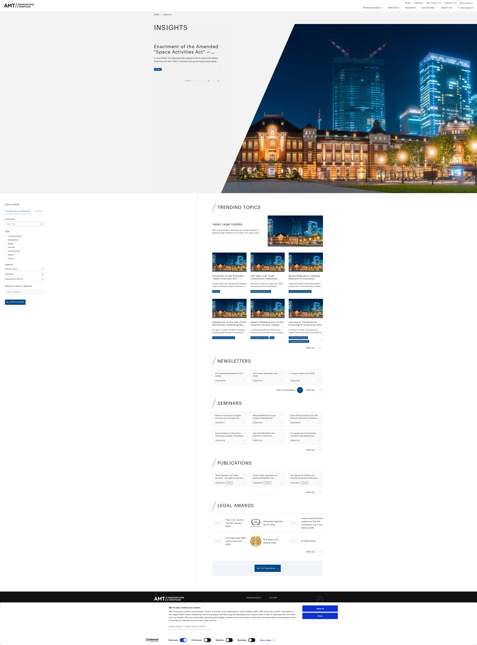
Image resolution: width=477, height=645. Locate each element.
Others (11, 258)
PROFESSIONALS (254, 598)
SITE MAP (273, 598)
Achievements (14, 251)
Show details (265, 640)
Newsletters (13, 240)
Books (10, 243)
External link (206, 629)
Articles (11, 247)
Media (10, 255)
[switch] (207, 640)
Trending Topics (15, 236)
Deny (320, 616)
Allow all (320, 609)
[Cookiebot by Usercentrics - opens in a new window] (152, 640)
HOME (156, 15)
